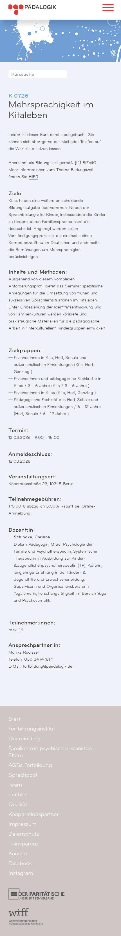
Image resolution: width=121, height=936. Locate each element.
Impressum (22, 824)
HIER (33, 176)
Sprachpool (22, 775)
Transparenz (23, 843)
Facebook (20, 863)
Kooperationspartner (33, 814)
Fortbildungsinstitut (31, 728)
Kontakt (17, 853)
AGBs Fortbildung (30, 765)
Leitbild (17, 794)
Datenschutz (23, 834)
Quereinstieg (24, 738)
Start (14, 719)
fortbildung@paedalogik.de (47, 666)
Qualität (17, 804)
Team (15, 784)
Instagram (20, 873)
